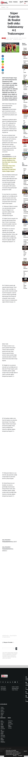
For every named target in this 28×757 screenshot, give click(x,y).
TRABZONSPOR (6, 156)
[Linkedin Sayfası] (11, 682)
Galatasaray (5, 107)
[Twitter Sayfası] (4, 682)
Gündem (15, 1)
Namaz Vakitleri (2, 727)
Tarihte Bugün (2, 733)
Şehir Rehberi (2, 739)
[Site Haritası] (16, 682)
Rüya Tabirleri (9, 726)
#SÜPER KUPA (5, 635)
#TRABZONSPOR (6, 637)
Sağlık (2, 714)
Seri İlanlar (3, 736)
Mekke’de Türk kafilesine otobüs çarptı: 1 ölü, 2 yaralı (26, 66)
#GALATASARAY (13, 635)
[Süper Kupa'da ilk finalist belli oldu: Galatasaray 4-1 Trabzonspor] (10, 47)
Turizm (10, 1)
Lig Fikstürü (2, 731)
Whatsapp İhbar (15, 688)
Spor (7, 7)
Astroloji (9, 728)
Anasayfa (3, 7)
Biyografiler (10, 723)
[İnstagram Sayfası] (6, 682)
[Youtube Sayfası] (8, 682)
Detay (15, 755)
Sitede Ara (10, 720)
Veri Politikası (3, 689)
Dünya (2, 710)
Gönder (16, 648)
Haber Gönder (15, 689)
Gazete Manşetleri (3, 741)
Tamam (20, 755)
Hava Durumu (2, 721)
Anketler (10, 722)
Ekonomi (2, 711)
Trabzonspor (5, 109)
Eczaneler (3, 728)
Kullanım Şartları (15, 686)
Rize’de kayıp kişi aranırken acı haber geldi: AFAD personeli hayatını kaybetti (26, 82)
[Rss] (13, 682)
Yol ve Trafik (2, 724)
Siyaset (2, 713)
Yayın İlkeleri (3, 688)
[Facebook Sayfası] (1, 682)
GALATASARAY (6, 154)
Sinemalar (3, 735)
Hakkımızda (3, 686)
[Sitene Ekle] (18, 682)
